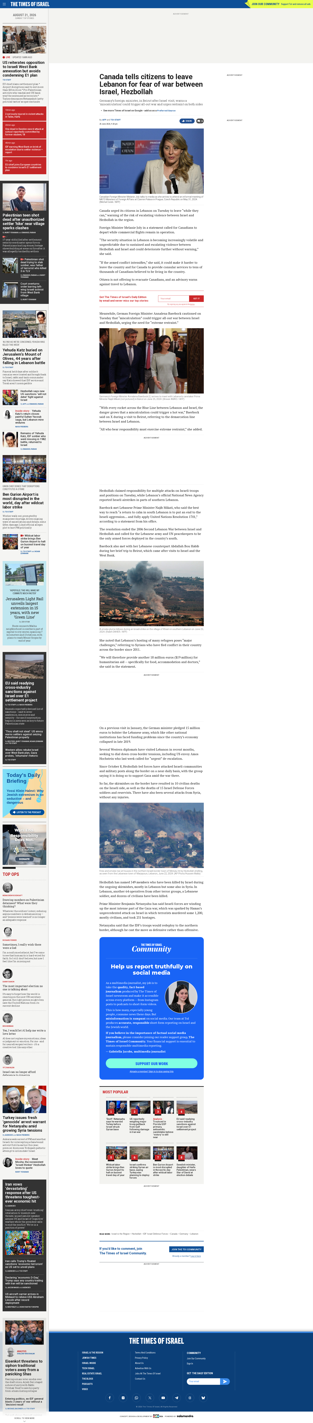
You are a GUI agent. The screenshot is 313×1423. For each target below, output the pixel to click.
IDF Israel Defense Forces (155, 1234)
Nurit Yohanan (11, 232)
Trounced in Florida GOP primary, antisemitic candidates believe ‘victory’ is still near (163, 1128)
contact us (140, 1378)
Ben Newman (8, 1026)
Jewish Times (89, 1358)
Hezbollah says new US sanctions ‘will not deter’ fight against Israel (33, 396)
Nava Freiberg (21, 427)
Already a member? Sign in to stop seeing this (151, 1071)
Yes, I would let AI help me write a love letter (24, 1032)
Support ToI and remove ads (296, 4)
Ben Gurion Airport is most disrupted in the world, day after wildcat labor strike (163, 1169)
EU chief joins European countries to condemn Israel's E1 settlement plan (23, 167)
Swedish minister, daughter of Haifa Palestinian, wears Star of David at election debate (186, 1169)
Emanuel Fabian (29, 232)
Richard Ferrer (10, 940)
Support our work (151, 1063)
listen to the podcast (29, 812)
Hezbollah (136, 1234)
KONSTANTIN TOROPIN (29, 1307)
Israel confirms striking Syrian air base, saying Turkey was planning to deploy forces (139, 1171)
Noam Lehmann (36, 741)
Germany (183, 1234)
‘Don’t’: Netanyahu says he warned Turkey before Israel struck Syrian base (115, 1124)
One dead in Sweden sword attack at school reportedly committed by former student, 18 (24, 132)
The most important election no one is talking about (23, 987)
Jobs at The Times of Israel (148, 1373)
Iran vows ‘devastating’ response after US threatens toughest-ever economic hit (22, 1192)
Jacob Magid (13, 1287)
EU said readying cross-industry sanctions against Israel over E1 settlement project (186, 1124)
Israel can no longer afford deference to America (19, 1073)
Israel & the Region (121, 1234)
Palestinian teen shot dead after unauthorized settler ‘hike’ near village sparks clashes (24, 221)
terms (192, 304)
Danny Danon (8, 982)
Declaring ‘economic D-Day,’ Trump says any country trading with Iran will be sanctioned (24, 1280)
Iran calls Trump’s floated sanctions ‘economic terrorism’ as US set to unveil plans (24, 1264)
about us (139, 1363)
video (85, 1389)
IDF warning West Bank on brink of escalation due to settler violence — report (24, 149)
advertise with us (143, 1368)
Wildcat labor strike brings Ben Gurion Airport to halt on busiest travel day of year (115, 1169)
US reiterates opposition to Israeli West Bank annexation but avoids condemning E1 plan (24, 68)
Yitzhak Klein (8, 1068)
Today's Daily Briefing (23, 778)
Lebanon (194, 1234)
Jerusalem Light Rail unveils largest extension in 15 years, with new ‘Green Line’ (24, 607)
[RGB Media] (158, 1416)
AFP (104, 120)
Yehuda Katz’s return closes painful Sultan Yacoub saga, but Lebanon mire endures (29, 416)
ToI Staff (116, 120)
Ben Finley (11, 1307)
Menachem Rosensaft (12, 895)
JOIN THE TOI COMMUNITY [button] (186, 1249)
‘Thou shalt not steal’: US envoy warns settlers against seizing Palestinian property (24, 734)
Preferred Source (166, 110)
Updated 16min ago (22, 57)
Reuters (11, 741)
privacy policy (141, 1358)
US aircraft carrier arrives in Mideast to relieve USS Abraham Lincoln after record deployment (24, 1298)
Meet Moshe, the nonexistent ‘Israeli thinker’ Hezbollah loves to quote (30, 1163)
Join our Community (265, 4)
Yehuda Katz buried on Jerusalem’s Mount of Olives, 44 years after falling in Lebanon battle (24, 356)
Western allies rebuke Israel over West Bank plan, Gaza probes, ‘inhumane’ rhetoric (21, 752)
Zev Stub (26, 622)
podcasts (87, 1384)
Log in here (196, 1255)
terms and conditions (145, 1352)
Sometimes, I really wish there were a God (22, 946)
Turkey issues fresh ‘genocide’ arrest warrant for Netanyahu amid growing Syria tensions (24, 1124)
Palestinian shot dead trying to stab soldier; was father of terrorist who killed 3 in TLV (33, 265)
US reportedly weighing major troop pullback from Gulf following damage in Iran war (139, 1125)
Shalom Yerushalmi (26, 1354)
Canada (173, 1234)
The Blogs (87, 1378)
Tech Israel (88, 1368)
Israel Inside (89, 1363)
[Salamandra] (185, 1416)
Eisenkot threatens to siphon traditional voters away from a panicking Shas (24, 1367)
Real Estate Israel (92, 1373)
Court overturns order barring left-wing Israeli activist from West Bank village (32, 289)
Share (189, 121)
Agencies (9, 1135)
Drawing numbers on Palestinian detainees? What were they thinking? (23, 903)
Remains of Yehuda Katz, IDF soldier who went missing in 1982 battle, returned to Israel (33, 439)
